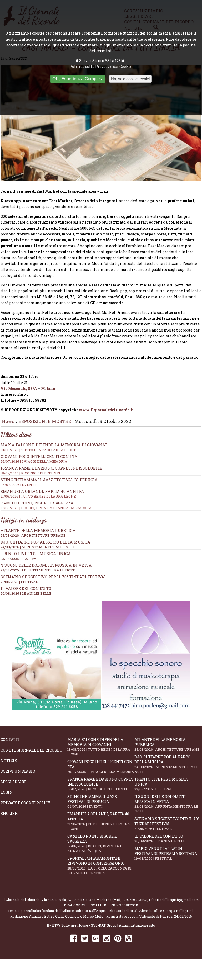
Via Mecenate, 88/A (19, 388)
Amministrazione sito (137, 925)
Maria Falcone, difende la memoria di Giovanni (54, 447)
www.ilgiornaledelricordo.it (106, 409)
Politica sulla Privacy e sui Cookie (100, 66)
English (9, 813)
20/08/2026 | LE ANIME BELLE (26, 593)
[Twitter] (84, 938)
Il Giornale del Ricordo (21, 899)
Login (7, 792)
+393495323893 (134, 899)
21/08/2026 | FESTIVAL (19, 581)
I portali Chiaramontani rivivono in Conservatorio (99, 865)
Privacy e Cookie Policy (25, 802)
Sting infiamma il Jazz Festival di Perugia (92, 801)
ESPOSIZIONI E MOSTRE (44, 421)
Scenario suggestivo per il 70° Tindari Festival (54, 576)
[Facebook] (73, 938)
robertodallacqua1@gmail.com (174, 899)
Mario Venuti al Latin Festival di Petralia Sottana (165, 853)
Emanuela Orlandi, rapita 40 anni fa (98, 821)
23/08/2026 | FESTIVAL (19, 558)
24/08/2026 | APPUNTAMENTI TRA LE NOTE (38, 547)
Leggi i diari (13, 781)
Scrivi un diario (18, 771)
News (8, 421)
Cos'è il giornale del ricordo (31, 750)
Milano (48, 388)
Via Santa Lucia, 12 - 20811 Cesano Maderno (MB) (80, 899)
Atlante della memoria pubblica (38, 530)
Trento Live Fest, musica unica (36, 553)
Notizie (9, 760)
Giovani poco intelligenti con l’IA (100, 766)
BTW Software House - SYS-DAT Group (84, 925)
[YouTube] (128, 938)
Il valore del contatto (26, 588)
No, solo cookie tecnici (130, 79)
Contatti (10, 739)
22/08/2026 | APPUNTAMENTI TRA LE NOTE (38, 570)
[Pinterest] (117, 938)
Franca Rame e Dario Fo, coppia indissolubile (51, 470)
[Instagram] (106, 938)
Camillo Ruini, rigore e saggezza (95, 843)
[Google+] (95, 938)
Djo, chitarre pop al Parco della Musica (45, 542)
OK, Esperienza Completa (77, 78)
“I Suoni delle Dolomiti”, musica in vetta (46, 565)
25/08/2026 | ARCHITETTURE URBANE (33, 535)
